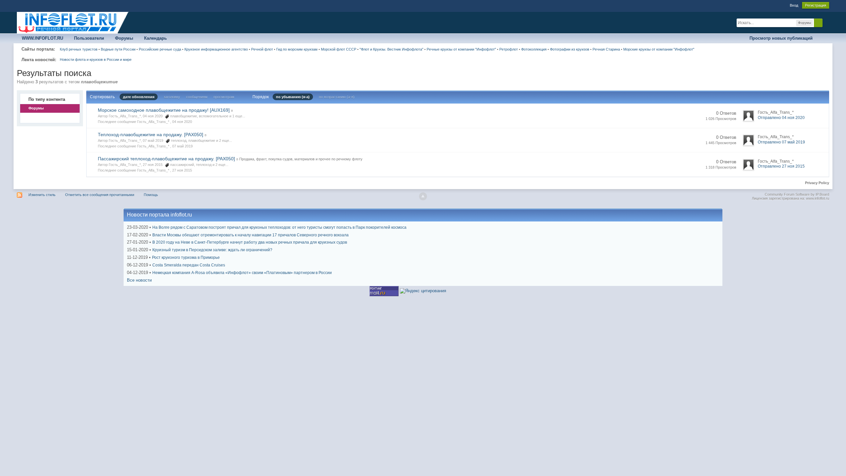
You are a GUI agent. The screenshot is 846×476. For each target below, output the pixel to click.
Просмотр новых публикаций (781, 38)
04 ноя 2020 (182, 122)
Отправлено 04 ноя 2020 (781, 117)
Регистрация (815, 5)
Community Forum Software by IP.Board (797, 194)
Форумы (124, 38)
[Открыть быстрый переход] (823, 38)
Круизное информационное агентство (216, 49)
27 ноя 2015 (182, 170)
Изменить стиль (42, 195)
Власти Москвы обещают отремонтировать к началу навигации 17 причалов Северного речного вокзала (250, 235)
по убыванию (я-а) (293, 97)
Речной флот (262, 49)
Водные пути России (118, 49)
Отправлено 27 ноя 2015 (781, 166)
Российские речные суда (160, 49)
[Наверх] (423, 196)
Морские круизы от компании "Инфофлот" (658, 49)
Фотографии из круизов (569, 49)
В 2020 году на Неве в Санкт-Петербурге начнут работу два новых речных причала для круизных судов (249, 242)
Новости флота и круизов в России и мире (96, 59)
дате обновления (138, 97)
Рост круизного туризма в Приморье (186, 257)
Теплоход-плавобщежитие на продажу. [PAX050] (150, 134)
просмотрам (223, 97)
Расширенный (826, 22)
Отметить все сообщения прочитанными (99, 195)
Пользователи (89, 38)
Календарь (155, 38)
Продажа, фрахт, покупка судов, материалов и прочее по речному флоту (301, 159)
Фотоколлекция (534, 49)
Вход (794, 5)
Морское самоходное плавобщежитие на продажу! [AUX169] (164, 110)
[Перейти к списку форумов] (73, 22)
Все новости (139, 280)
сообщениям (197, 97)
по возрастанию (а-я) (337, 97)
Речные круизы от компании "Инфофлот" (461, 49)
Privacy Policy (817, 183)
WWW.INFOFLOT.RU (42, 38)
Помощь (151, 195)
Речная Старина (606, 49)
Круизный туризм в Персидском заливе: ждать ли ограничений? (212, 250)
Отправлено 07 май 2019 (781, 142)
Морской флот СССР (338, 49)
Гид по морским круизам (297, 49)
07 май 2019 (182, 146)
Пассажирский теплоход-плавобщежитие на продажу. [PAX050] (166, 158)
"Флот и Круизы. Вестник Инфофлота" (391, 49)
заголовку (172, 97)
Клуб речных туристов (78, 49)
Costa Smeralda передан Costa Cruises (188, 265)
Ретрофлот (508, 49)
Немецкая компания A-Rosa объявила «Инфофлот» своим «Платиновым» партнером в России (242, 272)
